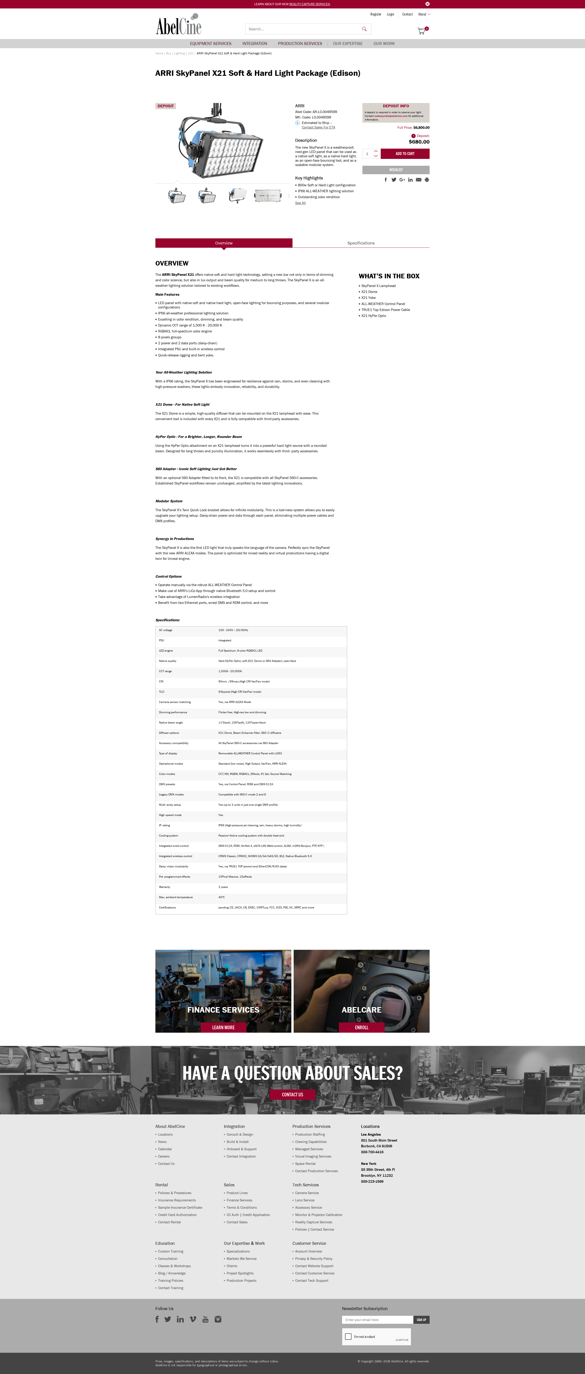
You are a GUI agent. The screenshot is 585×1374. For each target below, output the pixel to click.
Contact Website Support (314, 1266)
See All (300, 203)
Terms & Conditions (242, 1207)
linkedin (180, 1319)
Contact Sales (237, 1222)
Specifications (361, 242)
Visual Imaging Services (313, 1156)
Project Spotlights (240, 1273)
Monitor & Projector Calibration (319, 1215)
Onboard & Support (242, 1149)
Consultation (168, 1259)
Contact (407, 14)
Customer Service (309, 1243)
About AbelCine (170, 1126)
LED (190, 53)
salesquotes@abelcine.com (391, 116)
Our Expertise (348, 43)
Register (375, 14)
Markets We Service (242, 1259)
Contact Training (170, 1288)
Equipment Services (210, 43)
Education (165, 1243)
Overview (224, 242)
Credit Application (256, 1215)
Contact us (292, 1094)
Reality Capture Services (309, 4)
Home (159, 53)
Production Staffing (310, 1134)
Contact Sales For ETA (318, 127)
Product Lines (237, 1193)
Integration (254, 43)
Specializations (238, 1251)
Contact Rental (169, 1222)
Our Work (384, 43)
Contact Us (166, 1164)
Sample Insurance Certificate (180, 1207)
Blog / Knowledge (172, 1273)
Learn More (223, 1027)
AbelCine (178, 23)
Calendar (165, 1149)
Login (390, 14)
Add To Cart (405, 153)
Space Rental (305, 1164)
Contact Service (322, 1229)
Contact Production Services (316, 1171)
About (422, 14)
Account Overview (308, 1251)
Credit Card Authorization (177, 1215)
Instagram (218, 1319)
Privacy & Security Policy (313, 1259)
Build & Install (238, 1142)
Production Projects (241, 1280)
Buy (168, 53)
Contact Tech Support (311, 1280)
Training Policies (170, 1280)
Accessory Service (308, 1207)
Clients (232, 1266)
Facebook (157, 1319)
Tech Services (305, 1184)
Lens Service (304, 1200)
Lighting (179, 53)
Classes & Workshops (174, 1266)
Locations (165, 1134)
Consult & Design (240, 1134)
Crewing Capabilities (311, 1142)
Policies (301, 1229)
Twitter (167, 1319)
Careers (164, 1156)
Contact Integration (241, 1156)
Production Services (300, 43)
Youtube (205, 1319)
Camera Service (307, 1193)
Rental (161, 1184)
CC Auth (233, 1215)
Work (260, 1243)
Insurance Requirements (177, 1200)
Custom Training (170, 1251)
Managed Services (309, 1149)
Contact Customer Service (314, 1273)
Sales (229, 1184)
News (162, 1142)
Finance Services (239, 1200)
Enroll (361, 1027)
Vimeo (192, 1319)
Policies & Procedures (174, 1193)
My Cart (427, 29)
